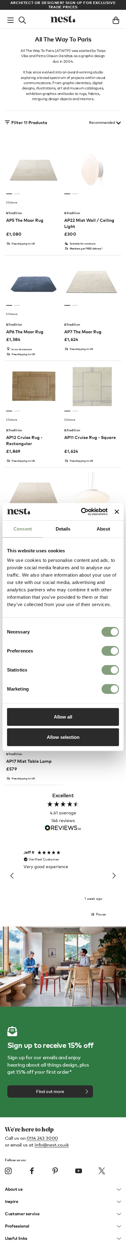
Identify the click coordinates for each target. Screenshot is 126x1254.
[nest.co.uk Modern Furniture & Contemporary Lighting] (62, 19)
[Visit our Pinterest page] (55, 1171)
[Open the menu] (10, 19)
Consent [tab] (22, 528)
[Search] (22, 19)
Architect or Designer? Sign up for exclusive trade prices (63, 4)
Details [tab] (63, 528)
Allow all (63, 716)
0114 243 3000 (42, 1138)
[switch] (110, 651)
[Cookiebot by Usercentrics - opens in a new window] (82, 512)
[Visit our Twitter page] (102, 1171)
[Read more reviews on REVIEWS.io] (63, 828)
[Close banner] (117, 512)
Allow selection (63, 736)
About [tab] (103, 528)
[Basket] (116, 19)
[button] (12, 875)
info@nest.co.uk (52, 1144)
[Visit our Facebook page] (32, 1171)
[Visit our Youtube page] (78, 1171)
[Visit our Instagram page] (8, 1171)
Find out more (50, 1091)
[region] (63, 876)
